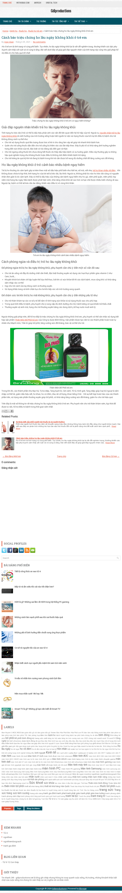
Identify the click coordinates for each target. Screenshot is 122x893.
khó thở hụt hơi (114, 749)
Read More (110, 443)
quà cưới (52, 779)
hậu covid (81, 746)
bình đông (104, 735)
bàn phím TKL (22, 735)
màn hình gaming (104, 762)
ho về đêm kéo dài (39, 749)
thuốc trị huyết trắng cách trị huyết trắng (57, 790)
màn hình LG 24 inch (58, 765)
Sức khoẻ (36, 783)
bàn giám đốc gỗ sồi (29, 733)
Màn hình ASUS (59, 759)
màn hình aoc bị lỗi (26, 759)
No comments (39, 42)
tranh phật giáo (73, 793)
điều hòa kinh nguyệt (46, 743)
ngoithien (96, 774)
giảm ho (50, 746)
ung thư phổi (73, 799)
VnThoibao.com (22, 2)
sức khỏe (49, 783)
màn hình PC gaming (70, 769)
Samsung (17, 783)
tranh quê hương (59, 796)
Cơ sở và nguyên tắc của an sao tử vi (31, 648)
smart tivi (25, 783)
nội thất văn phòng (35, 779)
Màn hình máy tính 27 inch (98, 765)
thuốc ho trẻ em (35, 31)
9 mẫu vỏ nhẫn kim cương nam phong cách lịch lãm (38, 678)
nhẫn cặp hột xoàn (21, 777)
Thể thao (84, 783)
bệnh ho (13, 31)
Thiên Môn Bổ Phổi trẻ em (26, 320)
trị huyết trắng (9, 799)
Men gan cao (56, 774)
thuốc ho (23, 31)
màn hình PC (51, 768)
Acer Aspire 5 (7, 733)
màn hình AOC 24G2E (10, 759)
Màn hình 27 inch (35, 756)
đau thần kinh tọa (9, 743)
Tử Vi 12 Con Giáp (11, 862)
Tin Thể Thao (80, 21)
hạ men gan (72, 746)
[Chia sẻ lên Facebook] (12, 411)
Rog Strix (115, 780)
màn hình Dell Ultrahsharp (53, 762)
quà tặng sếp (77, 780)
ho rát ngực (15, 749)
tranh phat (61, 793)
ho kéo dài (90, 746)
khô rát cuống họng (9, 753)
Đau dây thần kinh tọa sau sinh (53, 741)
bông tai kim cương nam (71, 738)
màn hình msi (35, 769)
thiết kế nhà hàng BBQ (34, 786)
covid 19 (105, 738)
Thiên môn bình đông (98, 783)
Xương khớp (14, 802)
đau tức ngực (22, 743)
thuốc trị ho (36, 790)
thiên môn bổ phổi (14, 786)
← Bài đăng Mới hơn (12, 456)
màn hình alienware (64, 756)
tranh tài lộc (72, 796)
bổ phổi (10, 738)
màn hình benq (74, 759)
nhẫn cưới (34, 776)
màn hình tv (111, 772)
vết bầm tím (83, 799)
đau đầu (69, 741)
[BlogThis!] (6, 411)
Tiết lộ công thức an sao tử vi (28, 571)
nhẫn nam (92, 777)
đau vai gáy (32, 743)
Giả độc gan (115, 743)
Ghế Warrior (106, 743)
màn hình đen (89, 762)
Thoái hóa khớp (76, 786)
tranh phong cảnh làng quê (31, 796)
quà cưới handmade (63, 780)
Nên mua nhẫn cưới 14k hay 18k (29, 693)
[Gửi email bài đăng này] (3, 411)
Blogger (83, 888)
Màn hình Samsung (91, 768)
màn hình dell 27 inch (19, 762)
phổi (46, 780)
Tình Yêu (83, 790)
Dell (8, 741)
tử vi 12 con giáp (61, 799)
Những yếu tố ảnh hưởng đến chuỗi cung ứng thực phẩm (40, 632)
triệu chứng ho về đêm (23, 799)
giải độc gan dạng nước (21, 746)
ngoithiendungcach (108, 774)
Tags (19, 808)
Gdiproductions (61, 10)
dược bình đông (28, 741)
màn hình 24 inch (19, 756)
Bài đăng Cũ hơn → (110, 456)
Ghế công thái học (72, 743)
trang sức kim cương (18, 793)
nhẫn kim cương (79, 777)
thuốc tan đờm (24, 790)
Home (5, 31)
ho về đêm (25, 749)
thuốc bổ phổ (94, 786)
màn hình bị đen (87, 759)
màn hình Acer (50, 756)
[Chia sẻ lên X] (9, 411)
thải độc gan (75, 783)
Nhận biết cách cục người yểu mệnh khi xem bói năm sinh (41, 663)
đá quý (38, 741)
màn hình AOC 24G (96, 756)
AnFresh (37, 2)
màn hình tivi (101, 772)
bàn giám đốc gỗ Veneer (46, 733)
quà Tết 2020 (106, 780)
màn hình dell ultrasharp (73, 762)
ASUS (19, 733)
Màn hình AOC (80, 756)
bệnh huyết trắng (62, 735)
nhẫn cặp (9, 777)
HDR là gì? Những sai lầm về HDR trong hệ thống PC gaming (42, 602)
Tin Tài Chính (24, 21)
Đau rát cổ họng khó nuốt (111, 741)
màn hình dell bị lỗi (35, 762)
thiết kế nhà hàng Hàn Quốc (57, 786)
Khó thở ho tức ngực (101, 749)
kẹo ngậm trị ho (87, 749)
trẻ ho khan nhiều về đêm (104, 170)
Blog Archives (33, 808)
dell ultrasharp (15, 741)
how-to (53, 749)
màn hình (6, 756)
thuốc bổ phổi (107, 786)
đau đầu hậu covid (79, 741)
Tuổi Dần (44, 799)
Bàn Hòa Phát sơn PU (75, 733)
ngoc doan (9, 42)
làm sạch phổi (62, 753)
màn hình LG (42, 765)
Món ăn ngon (78, 774)
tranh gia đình (49, 793)
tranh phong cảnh (112, 793)
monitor (87, 774)
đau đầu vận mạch (94, 741)
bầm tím (43, 735)
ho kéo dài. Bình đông (102, 746)
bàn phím (106, 733)
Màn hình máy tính (77, 764)
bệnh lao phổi (75, 735)
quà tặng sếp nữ (88, 780)
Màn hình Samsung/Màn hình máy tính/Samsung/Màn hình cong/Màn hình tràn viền (62, 772)
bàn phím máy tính (9, 735)
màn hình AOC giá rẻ (43, 759)
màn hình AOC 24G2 (113, 756)
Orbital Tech (51, 2)
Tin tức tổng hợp (60, 21)
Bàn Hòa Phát (61, 733)
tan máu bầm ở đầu (62, 783)
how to (48, 749)
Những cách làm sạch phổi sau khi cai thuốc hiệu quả (39, 617)
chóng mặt (93, 738)
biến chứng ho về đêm (89, 735)
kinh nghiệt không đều (25, 753)
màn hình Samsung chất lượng (18, 772)
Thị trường (41, 21)
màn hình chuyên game (104, 759)
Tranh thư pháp (84, 796)
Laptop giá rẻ (83, 753)
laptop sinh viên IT (113, 753)
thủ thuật (85, 786)
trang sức (106, 790)
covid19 (112, 738)
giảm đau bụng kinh (38, 746)
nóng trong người (20, 780)
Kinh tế (51, 752)
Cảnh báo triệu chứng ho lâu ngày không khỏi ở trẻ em (44, 37)
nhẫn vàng (102, 777)
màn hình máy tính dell (18, 769)
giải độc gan (7, 746)
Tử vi (51, 799)
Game (62, 743)
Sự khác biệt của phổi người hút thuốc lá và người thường (40, 422)
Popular (7, 808)
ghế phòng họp (86, 743)
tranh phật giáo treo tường (93, 793)
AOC (14, 732)
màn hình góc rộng (29, 765)
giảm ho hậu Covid (60, 746)
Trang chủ (7, 2)
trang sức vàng (36, 793)
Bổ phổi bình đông (22, 738)
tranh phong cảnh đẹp (11, 796)
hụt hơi (78, 749)
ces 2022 (84, 738)
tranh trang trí (98, 796)
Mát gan (34, 774)
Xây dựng (105, 799)
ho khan (114, 746)
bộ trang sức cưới (39, 738)
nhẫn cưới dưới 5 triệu (49, 777)
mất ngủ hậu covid (44, 774)
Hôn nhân (62, 749)
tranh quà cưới (46, 796)
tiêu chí (76, 790)
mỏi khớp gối (67, 774)
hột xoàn (71, 749)
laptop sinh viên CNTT (97, 753)
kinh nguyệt (40, 753)
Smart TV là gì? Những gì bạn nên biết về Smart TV (37, 709)
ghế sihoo (97, 743)
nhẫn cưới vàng (65, 777)
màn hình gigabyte (14, 765)
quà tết (97, 780)
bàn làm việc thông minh (93, 733)
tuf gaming (37, 799)
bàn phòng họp (34, 735)
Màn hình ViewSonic (22, 774)
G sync (56, 743)
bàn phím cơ (115, 733)
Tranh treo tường (112, 796)
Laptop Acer (72, 753)
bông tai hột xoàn (54, 738)
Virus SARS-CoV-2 (95, 799)
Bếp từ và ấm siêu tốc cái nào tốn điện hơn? (34, 586)
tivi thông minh (93, 790)
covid (99, 738)
